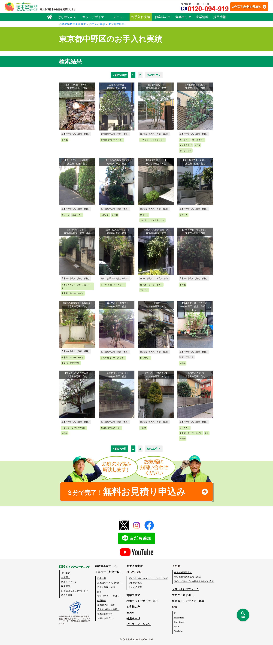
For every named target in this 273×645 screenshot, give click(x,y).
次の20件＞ (153, 75)
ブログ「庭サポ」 (183, 595)
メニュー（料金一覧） (108, 571)
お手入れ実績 (140, 17)
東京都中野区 (116, 24)
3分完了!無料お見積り (247, 6)
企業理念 (65, 577)
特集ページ (133, 618)
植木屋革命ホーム (106, 566)
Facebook (179, 622)
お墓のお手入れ (105, 618)
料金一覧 (101, 578)
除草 (99, 591)
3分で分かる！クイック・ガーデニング (148, 578)
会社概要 (65, 573)
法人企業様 (66, 595)
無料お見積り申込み (126, 491)
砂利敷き (101, 600)
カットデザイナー (94, 17)
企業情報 (202, 17)
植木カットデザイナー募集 (188, 601)
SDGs (130, 612)
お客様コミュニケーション (74, 590)
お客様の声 (163, 17)
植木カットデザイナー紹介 (143, 601)
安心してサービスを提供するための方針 (194, 581)
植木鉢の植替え (105, 614)
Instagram (179, 617)
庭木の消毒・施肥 (106, 605)
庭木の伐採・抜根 (106, 587)
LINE (176, 626)
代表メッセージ (69, 582)
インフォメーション (139, 624)
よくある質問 (135, 587)
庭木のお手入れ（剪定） (109, 582)
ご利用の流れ (135, 582)
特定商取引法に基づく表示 (187, 577)
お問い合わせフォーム (185, 589)
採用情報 (219, 17)
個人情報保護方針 (183, 572)
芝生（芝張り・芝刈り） (109, 596)
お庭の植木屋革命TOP (72, 24)
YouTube (178, 631)
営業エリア (183, 17)
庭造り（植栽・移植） (108, 609)
